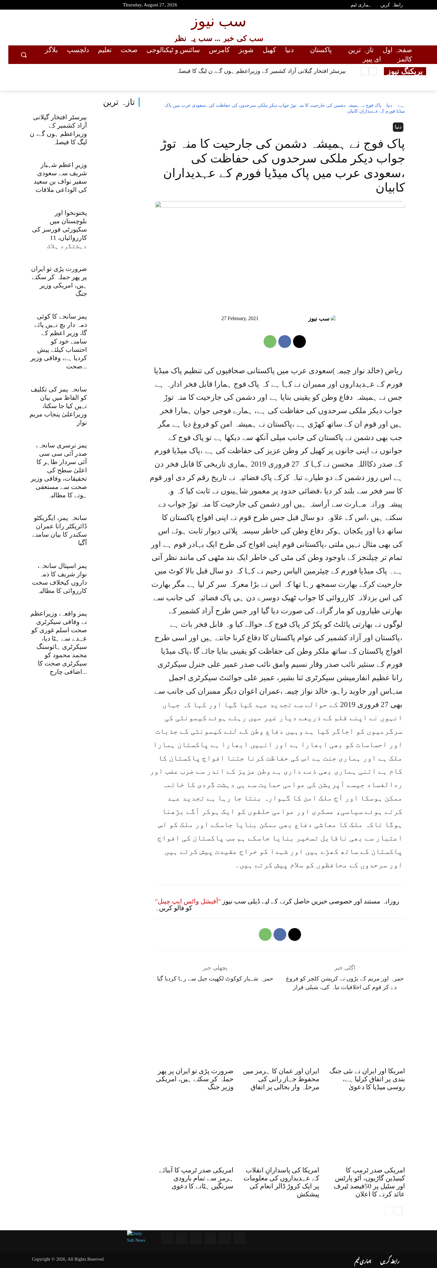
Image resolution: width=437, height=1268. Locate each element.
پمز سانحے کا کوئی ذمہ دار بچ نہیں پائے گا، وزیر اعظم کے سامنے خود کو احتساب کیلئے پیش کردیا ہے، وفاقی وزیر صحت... (58, 341)
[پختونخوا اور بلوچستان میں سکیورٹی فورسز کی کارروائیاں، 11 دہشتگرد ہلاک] (116, 226)
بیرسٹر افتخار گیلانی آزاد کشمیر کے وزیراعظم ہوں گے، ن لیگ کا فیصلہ (261, 71)
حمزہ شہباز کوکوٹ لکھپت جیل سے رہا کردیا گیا (215, 978)
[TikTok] (66, 6)
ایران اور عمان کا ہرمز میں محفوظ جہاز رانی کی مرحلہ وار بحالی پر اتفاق (281, 1079)
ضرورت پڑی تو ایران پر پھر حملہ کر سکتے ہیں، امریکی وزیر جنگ (195, 1079)
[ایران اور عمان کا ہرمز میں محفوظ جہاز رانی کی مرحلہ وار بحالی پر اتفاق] (280, 1034)
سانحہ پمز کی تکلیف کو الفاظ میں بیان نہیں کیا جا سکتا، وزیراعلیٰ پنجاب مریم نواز (58, 406)
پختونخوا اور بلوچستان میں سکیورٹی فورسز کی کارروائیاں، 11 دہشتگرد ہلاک (59, 229)
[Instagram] (55, 6)
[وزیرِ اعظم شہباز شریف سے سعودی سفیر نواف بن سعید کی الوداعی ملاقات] (116, 178)
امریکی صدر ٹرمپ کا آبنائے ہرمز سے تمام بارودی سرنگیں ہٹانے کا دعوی (196, 1178)
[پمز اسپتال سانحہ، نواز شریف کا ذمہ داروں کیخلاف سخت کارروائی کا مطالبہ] (116, 579)
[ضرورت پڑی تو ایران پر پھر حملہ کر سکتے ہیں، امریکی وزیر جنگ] (116, 282)
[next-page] (399, 1211)
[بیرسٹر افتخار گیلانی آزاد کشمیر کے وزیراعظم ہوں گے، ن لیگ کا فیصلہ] (116, 130)
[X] (299, 341)
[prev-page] (389, 1211)
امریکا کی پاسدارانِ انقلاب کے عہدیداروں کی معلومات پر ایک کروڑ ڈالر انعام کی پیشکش (281, 1182)
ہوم (401, 105)
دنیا (389, 105)
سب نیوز (319, 318)
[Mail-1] (181, 1238)
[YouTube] (21, 6)
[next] (365, 71)
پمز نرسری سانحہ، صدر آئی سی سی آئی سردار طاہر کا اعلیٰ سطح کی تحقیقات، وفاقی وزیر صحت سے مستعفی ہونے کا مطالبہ (59, 470)
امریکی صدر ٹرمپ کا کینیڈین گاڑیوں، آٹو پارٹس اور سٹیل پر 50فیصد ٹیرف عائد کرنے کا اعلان (369, 1182)
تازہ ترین (119, 102)
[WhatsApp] (270, 341)
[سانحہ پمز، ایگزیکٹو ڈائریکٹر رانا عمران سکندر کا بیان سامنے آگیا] (116, 531)
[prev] (373, 71)
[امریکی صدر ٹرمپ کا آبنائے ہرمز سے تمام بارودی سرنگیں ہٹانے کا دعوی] (194, 1134)
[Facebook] (32, 6)
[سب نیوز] (334, 318)
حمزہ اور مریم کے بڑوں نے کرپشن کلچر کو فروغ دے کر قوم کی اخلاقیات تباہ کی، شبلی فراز (345, 982)
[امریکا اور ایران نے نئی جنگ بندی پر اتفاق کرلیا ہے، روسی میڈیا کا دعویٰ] (365, 1034)
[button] (23, 54)
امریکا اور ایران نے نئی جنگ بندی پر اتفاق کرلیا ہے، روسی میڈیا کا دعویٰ (367, 1079)
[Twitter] (43, 6)
